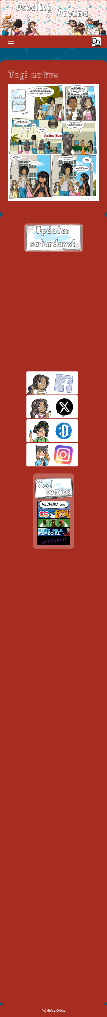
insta (43, 454)
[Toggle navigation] (10, 42)
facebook (43, 383)
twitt (43, 407)
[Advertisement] (53, 311)
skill (43, 431)
